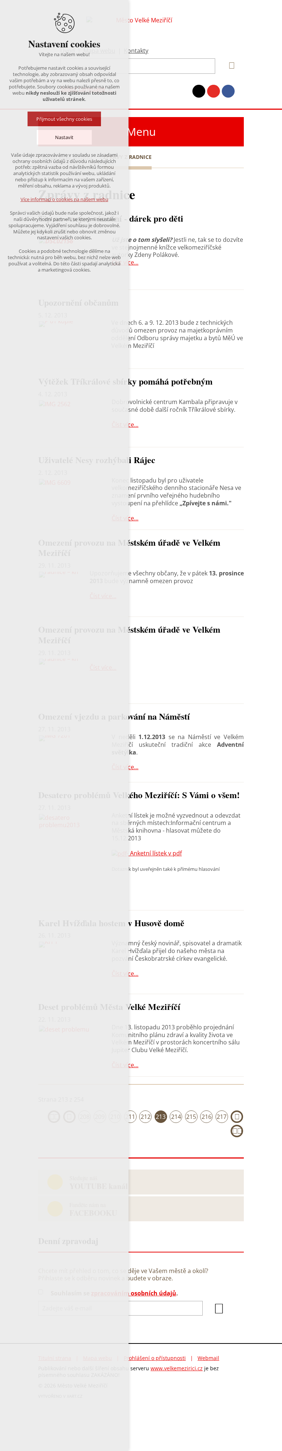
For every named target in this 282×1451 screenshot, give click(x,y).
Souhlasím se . (114, 1293)
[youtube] (213, 91)
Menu (141, 131)
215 (191, 1117)
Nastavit (64, 137)
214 (176, 1117)
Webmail (208, 1357)
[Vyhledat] (229, 65)
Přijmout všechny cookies (64, 119)
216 (207, 1117)
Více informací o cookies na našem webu (64, 199)
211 (130, 1117)
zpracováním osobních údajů (133, 1293)
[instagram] (198, 91)
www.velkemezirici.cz (177, 1368)
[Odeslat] (219, 1308)
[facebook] (228, 91)
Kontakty (136, 51)
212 (146, 1117)
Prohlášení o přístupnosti (155, 1357)
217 (222, 1117)
